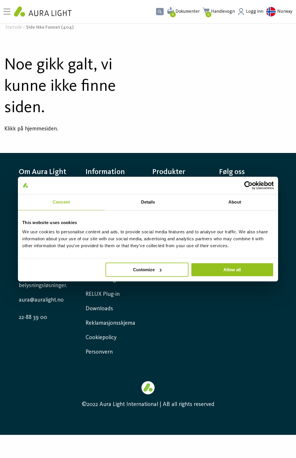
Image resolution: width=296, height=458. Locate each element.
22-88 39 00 (33, 317)
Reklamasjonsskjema (110, 323)
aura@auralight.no (41, 300)
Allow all (232, 269)
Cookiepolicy (101, 338)
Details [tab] (148, 202)
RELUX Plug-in (103, 294)
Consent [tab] (61, 202)
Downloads (99, 309)
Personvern (99, 352)
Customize (144, 269)
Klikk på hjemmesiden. (31, 129)
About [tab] (234, 202)
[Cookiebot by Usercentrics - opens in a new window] (248, 185)
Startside (13, 27)
